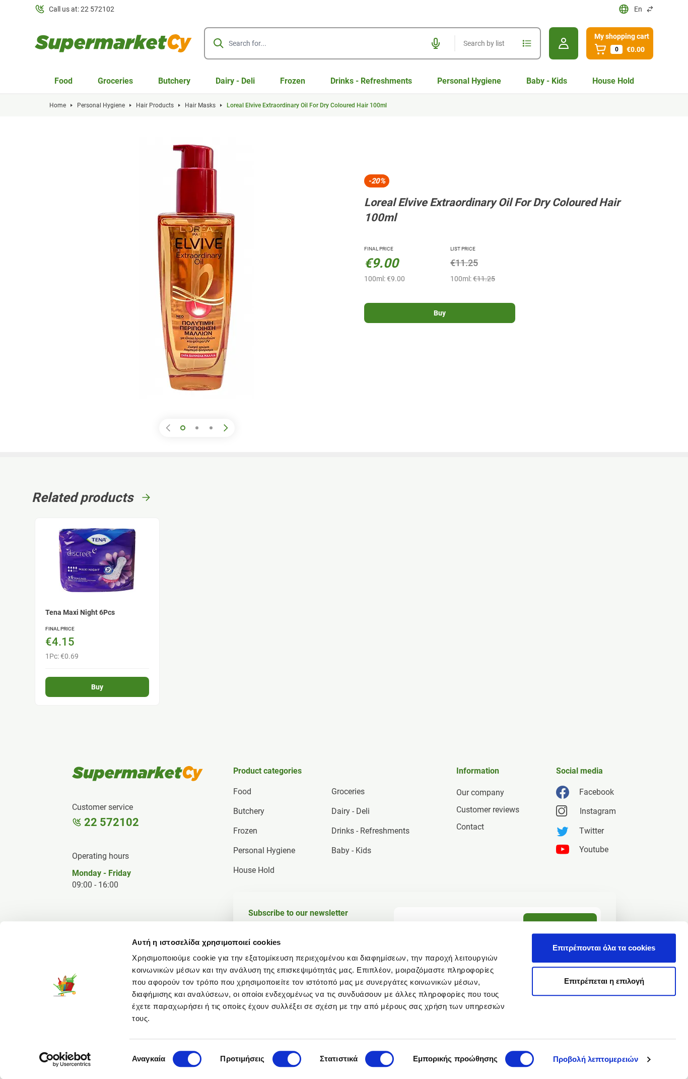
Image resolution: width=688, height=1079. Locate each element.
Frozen (292, 81)
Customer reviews (487, 809)
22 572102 (111, 822)
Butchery (174, 81)
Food (63, 81)
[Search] (219, 43)
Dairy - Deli (235, 81)
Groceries (115, 81)
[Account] (563, 43)
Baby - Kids (546, 81)
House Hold (613, 81)
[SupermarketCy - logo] (137, 773)
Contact (470, 827)
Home (57, 105)
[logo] (113, 43)
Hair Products (155, 105)
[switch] (286, 1059)
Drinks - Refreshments (371, 81)
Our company (480, 792)
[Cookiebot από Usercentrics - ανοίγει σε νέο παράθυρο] (65, 1059)
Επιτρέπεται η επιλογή (604, 981)
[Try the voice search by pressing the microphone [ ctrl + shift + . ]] (436, 43)
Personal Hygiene (469, 81)
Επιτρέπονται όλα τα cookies (604, 947)
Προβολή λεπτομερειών (595, 1059)
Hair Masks (200, 105)
